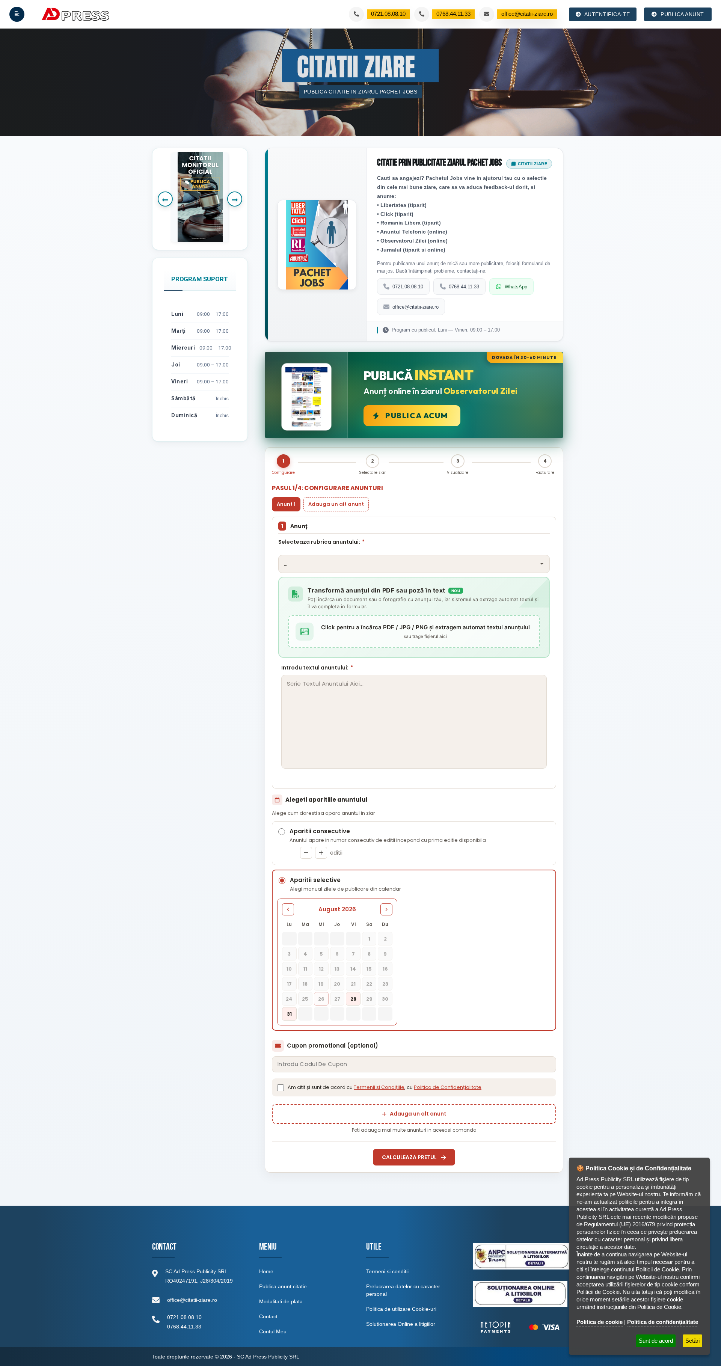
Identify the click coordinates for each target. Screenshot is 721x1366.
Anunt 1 (286, 504)
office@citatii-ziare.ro (415, 307)
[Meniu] (16, 14)
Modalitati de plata (281, 1301)
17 (289, 984)
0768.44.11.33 (464, 286)
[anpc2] (520, 1294)
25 (305, 999)
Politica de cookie (599, 1322)
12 (321, 968)
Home (266, 1271)
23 (385, 984)
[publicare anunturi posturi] (199, 197)
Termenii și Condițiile (379, 1087)
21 (353, 984)
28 (353, 999)
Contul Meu (273, 1331)
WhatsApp (516, 286)
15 (369, 968)
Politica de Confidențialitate (447, 1087)
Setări (692, 1340)
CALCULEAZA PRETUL (409, 1157)
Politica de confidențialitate (662, 1322)
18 (305, 984)
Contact (268, 1316)
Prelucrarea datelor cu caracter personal (403, 1290)
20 (337, 984)
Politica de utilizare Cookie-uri (401, 1309)
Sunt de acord (656, 1340)
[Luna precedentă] (288, 909)
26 (321, 999)
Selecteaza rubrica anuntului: (321, 542)
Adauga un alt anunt (336, 504)
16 (385, 968)
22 (369, 984)
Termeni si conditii (387, 1271)
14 (353, 968)
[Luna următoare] (386, 909)
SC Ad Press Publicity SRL (268, 1357)
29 (369, 999)
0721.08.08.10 (407, 286)
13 (337, 968)
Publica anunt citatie (283, 1286)
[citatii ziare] (520, 1327)
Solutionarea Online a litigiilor (400, 1324)
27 (337, 999)
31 (289, 1014)
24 (289, 999)
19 (321, 984)
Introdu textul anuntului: (317, 667)
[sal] (521, 1256)
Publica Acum (416, 415)
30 (385, 999)
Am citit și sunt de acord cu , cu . (385, 1087)
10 (289, 968)
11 (305, 968)
